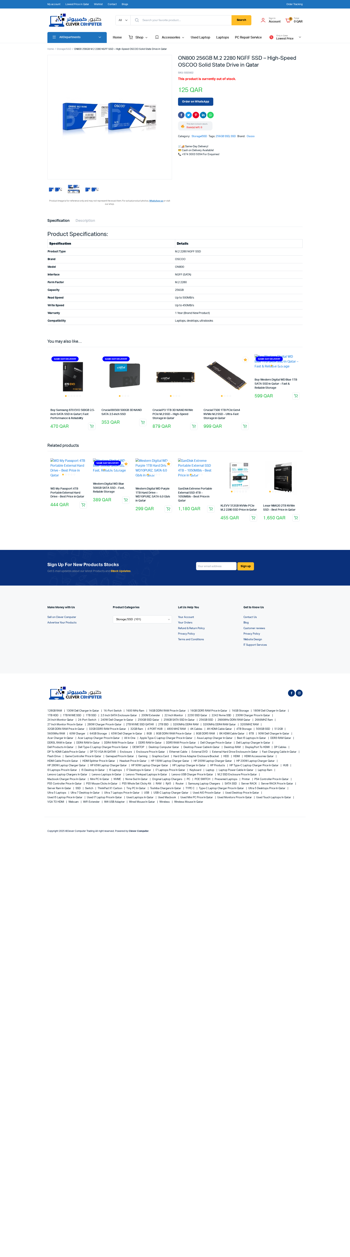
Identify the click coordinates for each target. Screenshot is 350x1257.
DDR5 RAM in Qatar (150, 743)
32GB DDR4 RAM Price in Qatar (66, 729)
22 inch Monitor (174, 715)
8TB (251, 733)
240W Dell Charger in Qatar (117, 720)
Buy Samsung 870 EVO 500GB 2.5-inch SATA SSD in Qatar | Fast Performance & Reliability (72, 414)
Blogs (125, 4)
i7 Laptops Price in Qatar (171, 770)
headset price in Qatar (133, 761)
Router (180, 783)
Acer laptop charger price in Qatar (99, 738)
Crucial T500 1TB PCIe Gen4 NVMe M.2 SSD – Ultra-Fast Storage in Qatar (222, 414)
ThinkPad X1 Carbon (110, 788)
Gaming (143, 756)
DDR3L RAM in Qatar (60, 743)
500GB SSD (263, 729)
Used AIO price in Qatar (207, 793)
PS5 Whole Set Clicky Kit (137, 783)
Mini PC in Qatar (100, 779)
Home (117, 37)
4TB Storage (244, 729)
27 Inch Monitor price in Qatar (65, 724)
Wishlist (98, 4)
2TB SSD (163, 724)
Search (241, 20)
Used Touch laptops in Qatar (273, 797)
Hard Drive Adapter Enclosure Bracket (196, 756)
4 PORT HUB (155, 729)
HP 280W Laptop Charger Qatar (66, 765)
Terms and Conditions (191, 639)
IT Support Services (255, 645)
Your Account (186, 617)
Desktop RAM (232, 747)
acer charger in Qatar (60, 738)
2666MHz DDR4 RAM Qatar (234, 720)
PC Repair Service (248, 37)
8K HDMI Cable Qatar (232, 733)
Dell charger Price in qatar (216, 743)
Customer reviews (254, 628)
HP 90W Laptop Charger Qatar (150, 765)
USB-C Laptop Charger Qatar (171, 793)
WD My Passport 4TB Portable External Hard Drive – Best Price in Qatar (67, 492)
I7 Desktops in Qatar (139, 770)
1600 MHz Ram (135, 711)
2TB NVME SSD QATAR (140, 724)
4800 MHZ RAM (177, 729)
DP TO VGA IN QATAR (103, 752)
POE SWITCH (203, 779)
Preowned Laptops (226, 779)
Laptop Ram (265, 770)
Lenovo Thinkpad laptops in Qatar (147, 774)
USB (147, 793)
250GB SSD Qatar (149, 720)
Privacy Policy (186, 634)
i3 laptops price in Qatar (62, 770)
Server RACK (249, 783)
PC (189, 779)
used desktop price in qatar (242, 793)
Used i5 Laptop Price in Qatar (65, 797)
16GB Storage (240, 711)
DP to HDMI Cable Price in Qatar (66, 752)
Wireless (164, 802)
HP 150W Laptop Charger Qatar (170, 761)
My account (53, 4)
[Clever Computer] (77, 20)
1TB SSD (91, 715)
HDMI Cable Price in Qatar (63, 761)
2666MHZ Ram (264, 720)
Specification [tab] (58, 221)
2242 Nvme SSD (222, 715)
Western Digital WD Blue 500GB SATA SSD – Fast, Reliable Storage (108, 487)
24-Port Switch (87, 720)
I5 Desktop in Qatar (93, 770)
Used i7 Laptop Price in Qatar (105, 797)
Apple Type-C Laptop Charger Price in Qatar (166, 738)
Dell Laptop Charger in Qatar (253, 743)
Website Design (252, 639)
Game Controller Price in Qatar (83, 756)
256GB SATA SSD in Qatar (179, 720)
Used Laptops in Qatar (140, 797)
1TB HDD (53, 715)
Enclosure (126, 752)
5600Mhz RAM (56, 733)
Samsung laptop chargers (204, 783)
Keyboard (196, 770)
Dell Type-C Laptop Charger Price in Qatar (103, 747)
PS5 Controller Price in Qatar (64, 783)
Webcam (73, 802)
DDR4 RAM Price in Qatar (119, 743)
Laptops (222, 37)
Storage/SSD (64, 49)
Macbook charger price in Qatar (66, 779)
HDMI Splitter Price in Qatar (99, 761)
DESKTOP (138, 747)
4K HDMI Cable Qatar (220, 729)
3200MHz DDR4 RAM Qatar (219, 724)
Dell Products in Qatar (60, 747)
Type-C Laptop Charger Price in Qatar (221, 788)
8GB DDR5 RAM (206, 733)
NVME (118, 779)
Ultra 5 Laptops (57, 793)
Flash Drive (54, 756)
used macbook (167, 797)
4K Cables (196, 729)
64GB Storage (98, 733)
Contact (112, 4)
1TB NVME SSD (72, 715)
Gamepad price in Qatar (120, 756)
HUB (286, 765)
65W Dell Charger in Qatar (127, 733)
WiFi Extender (91, 802)
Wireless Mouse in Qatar (188, 802)
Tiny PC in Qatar (136, 788)
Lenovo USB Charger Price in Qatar (193, 774)
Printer (246, 779)
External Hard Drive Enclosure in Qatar (235, 752)
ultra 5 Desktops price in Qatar (267, 788)
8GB (149, 733)
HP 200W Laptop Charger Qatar (213, 761)
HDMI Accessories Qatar (259, 756)
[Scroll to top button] (341, 1248)
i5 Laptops (116, 770)
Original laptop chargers (167, 779)
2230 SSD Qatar (198, 715)
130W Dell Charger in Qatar (83, 711)
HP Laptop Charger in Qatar (189, 765)
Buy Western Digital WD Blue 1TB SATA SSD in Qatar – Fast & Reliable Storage (276, 383)
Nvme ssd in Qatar (136, 779)
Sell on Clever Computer (61, 617)
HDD (226, 756)
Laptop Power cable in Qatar (236, 770)
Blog (246, 622)
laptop (210, 770)
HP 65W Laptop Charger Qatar (108, 765)
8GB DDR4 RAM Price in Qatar (174, 733)
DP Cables (280, 747)
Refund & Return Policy (191, 628)
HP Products (218, 765)
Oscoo (251, 136)
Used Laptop (200, 37)
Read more (91, 426)
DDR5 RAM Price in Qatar (181, 743)
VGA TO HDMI (56, 802)
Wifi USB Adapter (114, 802)
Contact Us (250, 617)
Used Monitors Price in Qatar (234, 797)
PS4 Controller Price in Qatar (271, 779)
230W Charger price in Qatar (253, 715)
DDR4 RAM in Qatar (88, 743)
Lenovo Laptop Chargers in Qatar (67, 774)
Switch (89, 788)
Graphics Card (161, 756)
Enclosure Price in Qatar (150, 752)
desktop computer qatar (164, 747)
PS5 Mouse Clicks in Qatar (102, 783)
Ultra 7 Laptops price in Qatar (122, 793)
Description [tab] (85, 221)
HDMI (236, 756)
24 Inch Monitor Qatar (60, 720)
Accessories (171, 37)
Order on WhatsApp (195, 101)
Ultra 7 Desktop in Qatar (85, 793)
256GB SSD (222, 136)
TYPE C (190, 788)
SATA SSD (231, 783)
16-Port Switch (113, 711)
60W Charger (77, 733)
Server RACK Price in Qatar (277, 783)
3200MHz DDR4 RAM (186, 724)
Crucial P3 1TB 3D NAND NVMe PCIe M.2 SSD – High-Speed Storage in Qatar (173, 414)
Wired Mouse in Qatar (142, 802)
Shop (139, 37)
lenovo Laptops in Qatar (107, 774)
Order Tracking (294, 4)
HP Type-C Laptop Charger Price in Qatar (254, 765)
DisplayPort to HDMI (257, 747)
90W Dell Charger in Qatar (274, 733)
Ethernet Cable (178, 752)
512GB (278, 729)
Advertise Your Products (62, 622)
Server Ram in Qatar (59, 788)
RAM (159, 783)
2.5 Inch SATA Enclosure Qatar (119, 715)
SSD (233, 136)
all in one (130, 738)
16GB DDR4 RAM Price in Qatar (167, 711)
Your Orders (185, 622)
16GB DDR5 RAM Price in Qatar (209, 711)
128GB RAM (55, 711)
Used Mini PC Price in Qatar (196, 797)
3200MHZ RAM (249, 724)
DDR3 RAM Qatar (281, 738)
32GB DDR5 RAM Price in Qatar (108, 729)
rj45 (169, 783)
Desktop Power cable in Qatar (202, 747)
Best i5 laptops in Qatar (252, 738)
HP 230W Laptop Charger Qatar (255, 761)
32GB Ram (137, 729)
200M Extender (151, 715)
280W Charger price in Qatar (104, 724)
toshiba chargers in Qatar (166, 788)
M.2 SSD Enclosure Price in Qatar (237, 774)
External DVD (200, 752)
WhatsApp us (156, 201)
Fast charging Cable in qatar (279, 752)
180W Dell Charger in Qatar (269, 711)
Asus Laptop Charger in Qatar (215, 738)
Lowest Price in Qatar (77, 4)
